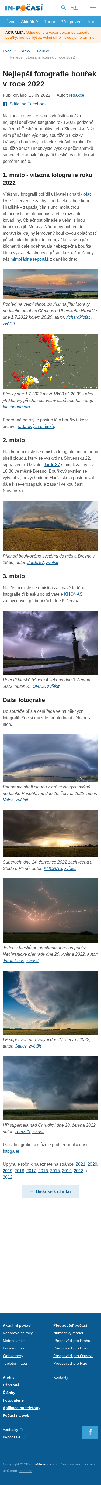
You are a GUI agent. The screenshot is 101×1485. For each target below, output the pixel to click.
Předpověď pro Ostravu (73, 1356)
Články (24, 51)
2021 (80, 1164)
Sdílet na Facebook (28, 104)
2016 (43, 1170)
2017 (31, 1170)
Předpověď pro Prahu (71, 1340)
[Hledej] (64, 8)
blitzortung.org (16, 407)
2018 (19, 1170)
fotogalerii (12, 1151)
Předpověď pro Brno (70, 1348)
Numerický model (68, 1333)
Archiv (9, 1377)
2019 (7, 1170)
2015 (55, 1170)
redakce (76, 95)
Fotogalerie (13, 1400)
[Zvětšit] (50, 387)
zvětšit (9, 323)
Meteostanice (14, 1340)
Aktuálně (29, 22)
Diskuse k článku (53, 1191)
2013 (78, 1170)
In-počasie (11, 1437)
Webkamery (13, 1356)
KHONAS (73, 594)
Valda (8, 800)
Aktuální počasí (17, 1325)
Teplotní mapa (15, 1363)
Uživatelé (11, 1385)
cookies (25, 1470)
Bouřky (43, 51)
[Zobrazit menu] (93, 8)
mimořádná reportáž (30, 259)
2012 (7, 1177)
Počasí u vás (14, 1348)
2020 (92, 1164)
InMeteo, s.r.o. (46, 1464)
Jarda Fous (13, 960)
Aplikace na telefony (21, 1408)
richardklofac (79, 194)
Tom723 (22, 1131)
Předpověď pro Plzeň (71, 1363)
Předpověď (71, 22)
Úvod (10, 22)
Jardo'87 (52, 464)
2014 (67, 1170)
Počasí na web (16, 1415)
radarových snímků (36, 426)
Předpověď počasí (70, 1325)
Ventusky (10, 1429)
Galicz (21, 1046)
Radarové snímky (18, 1333)
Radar (49, 22)
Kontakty (60, 1377)
